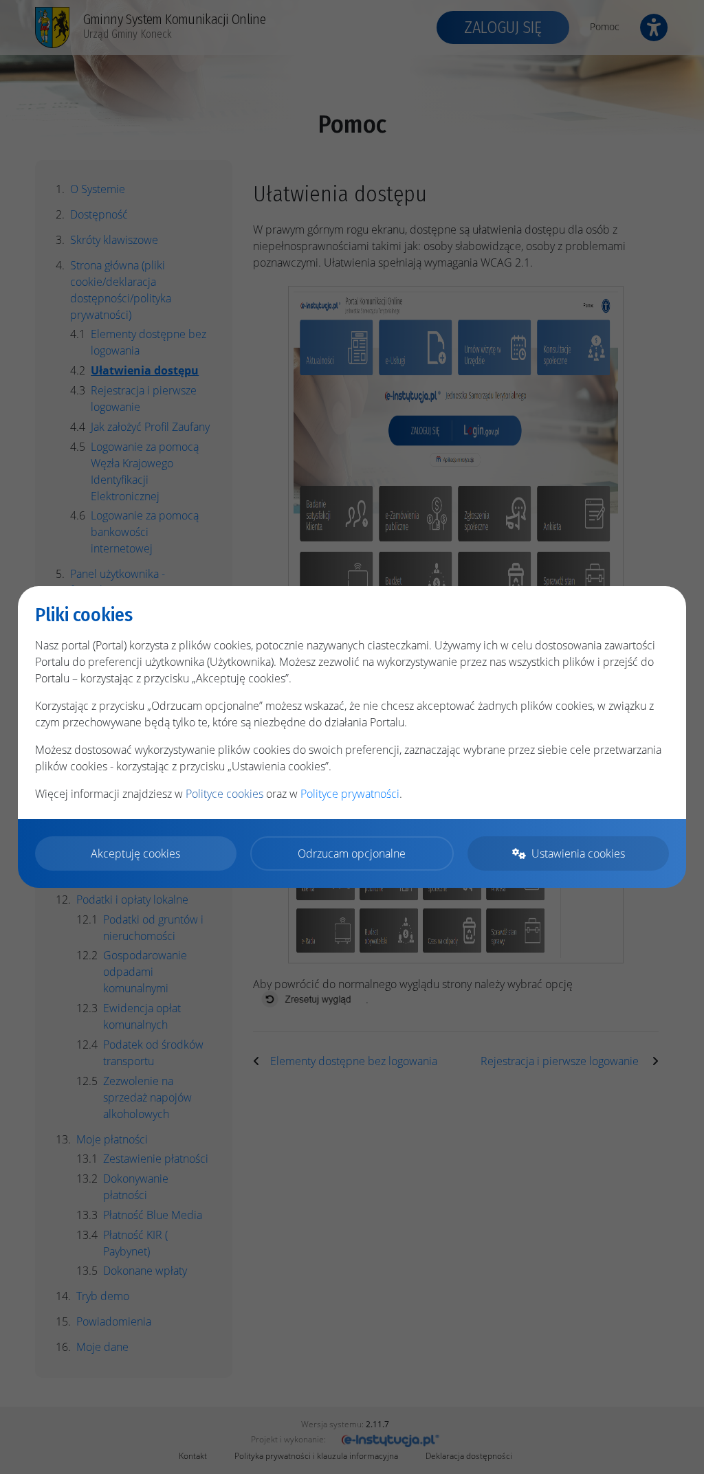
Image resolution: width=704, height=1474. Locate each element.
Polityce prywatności (349, 793)
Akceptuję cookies (135, 853)
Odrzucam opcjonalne (352, 853)
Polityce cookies (224, 793)
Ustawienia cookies (578, 853)
